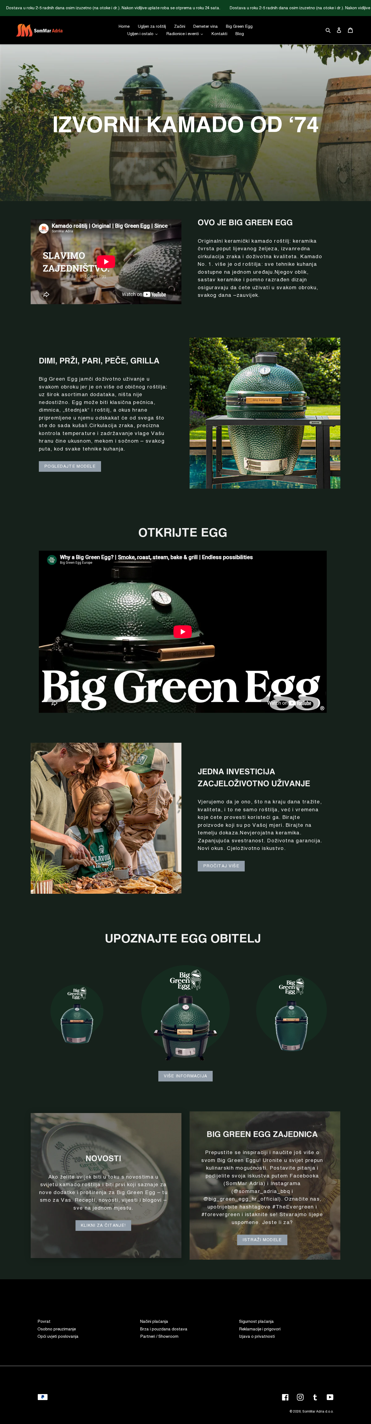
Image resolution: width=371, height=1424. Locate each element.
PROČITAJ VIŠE (221, 866)
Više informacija (185, 1076)
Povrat (44, 1322)
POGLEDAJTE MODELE (70, 466)
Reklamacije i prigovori (260, 1329)
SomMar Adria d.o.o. (318, 1411)
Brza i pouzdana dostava (163, 1329)
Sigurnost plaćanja (256, 1322)
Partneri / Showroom (159, 1336)
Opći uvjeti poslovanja (57, 1336)
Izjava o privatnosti (257, 1336)
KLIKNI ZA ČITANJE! (103, 1225)
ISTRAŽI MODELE (262, 1240)
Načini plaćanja (154, 1322)
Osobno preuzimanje (56, 1329)
